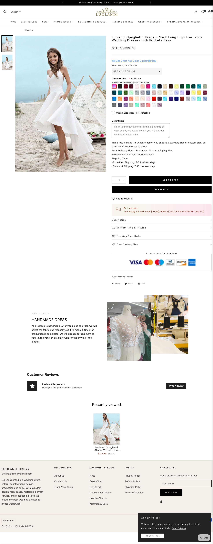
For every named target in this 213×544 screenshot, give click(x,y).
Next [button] (99, 104)
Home (28, 30)
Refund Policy (132, 481)
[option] (60, 104)
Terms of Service (134, 492)
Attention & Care (99, 503)
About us (59, 475)
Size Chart (95, 487)
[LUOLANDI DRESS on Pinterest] (161, 501)
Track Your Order (63, 487)
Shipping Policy (133, 487)
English (14, 11)
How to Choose (98, 498)
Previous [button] (21, 104)
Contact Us (60, 481)
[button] (4, 12)
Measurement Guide (100, 492)
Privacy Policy (132, 475)
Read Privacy (179, 528)
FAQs (92, 475)
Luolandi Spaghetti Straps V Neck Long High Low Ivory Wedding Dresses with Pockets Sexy (106, 449)
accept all (153, 536)
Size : (124, 65)
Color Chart (96, 481)
